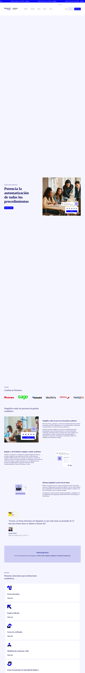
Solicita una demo (9, 207)
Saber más (10, 598)
